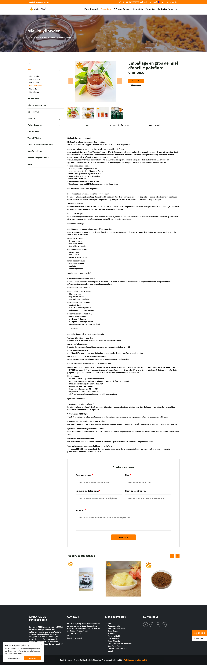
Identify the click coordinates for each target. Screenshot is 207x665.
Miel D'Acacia (34, 76)
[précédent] (70, 81)
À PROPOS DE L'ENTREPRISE (38, 618)
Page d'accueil (91, 9)
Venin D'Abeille (34, 138)
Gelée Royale (33, 111)
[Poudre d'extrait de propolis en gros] (162, 579)
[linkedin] (158, 624)
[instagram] (164, 624)
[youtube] (151, 624)
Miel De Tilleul (34, 83)
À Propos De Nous (122, 9)
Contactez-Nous (165, 9)
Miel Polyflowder (64, 37)
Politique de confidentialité (135, 660)
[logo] (38, 8)
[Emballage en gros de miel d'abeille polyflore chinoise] (95, 81)
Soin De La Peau (34, 151)
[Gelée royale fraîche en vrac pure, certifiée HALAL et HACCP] (123, 579)
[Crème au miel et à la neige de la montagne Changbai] (85, 579)
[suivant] (119, 81)
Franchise (150, 9)
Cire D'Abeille (33, 131)
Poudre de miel (34, 98)
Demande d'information (136, 81)
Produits (105, 9)
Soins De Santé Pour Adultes (40, 144)
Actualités (138, 9)
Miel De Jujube (34, 79)
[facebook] (145, 624)
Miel (53, 37)
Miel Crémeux (34, 92)
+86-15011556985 (132, 2)
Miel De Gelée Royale (36, 105)
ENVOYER (123, 537)
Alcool (30, 164)
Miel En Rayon (34, 89)
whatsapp (199, 638)
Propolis (31, 118)
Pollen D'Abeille (34, 125)
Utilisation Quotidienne (38, 157)
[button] (172, 556)
